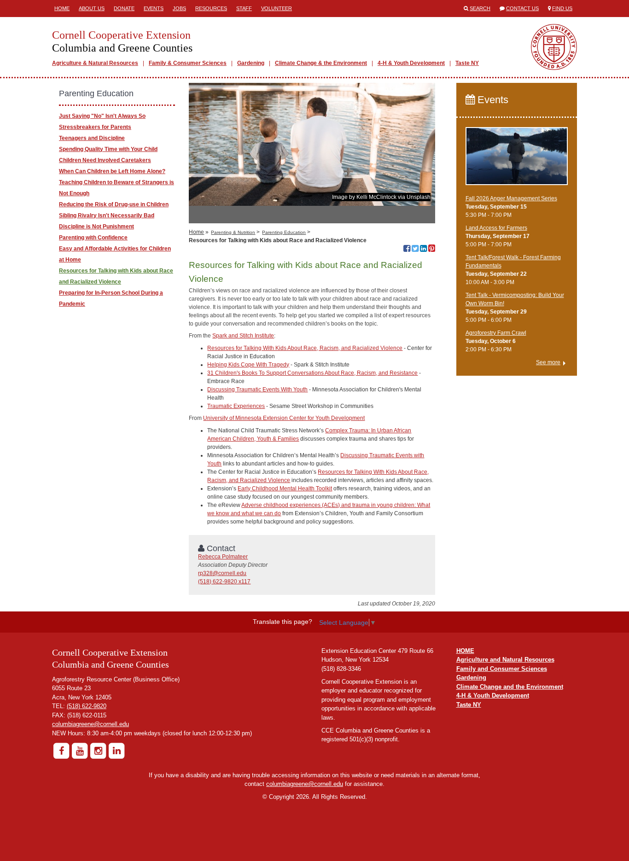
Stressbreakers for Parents (95, 127)
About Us (92, 8)
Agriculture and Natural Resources (505, 659)
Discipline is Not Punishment (96, 226)
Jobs (179, 8)
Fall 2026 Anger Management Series (511, 198)
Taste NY (467, 63)
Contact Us (522, 8)
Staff (244, 8)
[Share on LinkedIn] (423, 249)
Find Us (562, 8)
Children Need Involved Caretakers (105, 160)
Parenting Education (284, 232)
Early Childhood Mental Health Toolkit (285, 488)
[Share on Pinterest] (431, 249)
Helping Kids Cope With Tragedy (248, 364)
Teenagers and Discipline (92, 138)
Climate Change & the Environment (321, 63)
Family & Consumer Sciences (188, 63)
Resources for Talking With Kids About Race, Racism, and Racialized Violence (304, 348)
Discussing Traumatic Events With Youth (257, 389)
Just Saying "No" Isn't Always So (102, 116)
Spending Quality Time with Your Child (108, 149)
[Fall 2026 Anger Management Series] (517, 160)
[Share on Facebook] (406, 249)
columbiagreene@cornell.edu (90, 724)
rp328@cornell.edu (222, 573)
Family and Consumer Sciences (501, 668)
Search (480, 8)
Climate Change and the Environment (509, 686)
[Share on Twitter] (415, 249)
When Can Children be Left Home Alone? (112, 171)
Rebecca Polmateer (223, 556)
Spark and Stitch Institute (243, 335)
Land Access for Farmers (496, 228)
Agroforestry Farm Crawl (496, 333)
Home (62, 8)
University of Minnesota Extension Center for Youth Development (284, 418)
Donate (124, 8)
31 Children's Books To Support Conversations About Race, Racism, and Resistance (312, 373)
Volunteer (276, 8)
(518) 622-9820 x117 (224, 581)
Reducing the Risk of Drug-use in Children (114, 204)
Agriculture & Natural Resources (95, 63)
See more (548, 362)
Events (153, 8)
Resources (211, 8)
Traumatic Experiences (236, 406)
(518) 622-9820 (86, 706)
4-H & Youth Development (411, 63)
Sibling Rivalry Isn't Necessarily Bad (106, 215)
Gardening (250, 63)
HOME (465, 650)
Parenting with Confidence (93, 237)
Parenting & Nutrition (233, 232)
